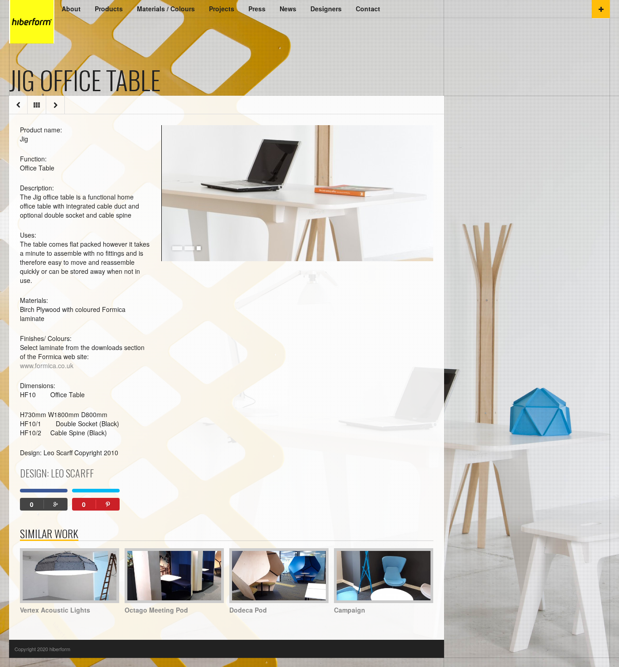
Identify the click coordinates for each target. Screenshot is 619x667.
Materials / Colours (166, 8)
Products (109, 8)
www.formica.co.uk (46, 365)
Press (257, 8)
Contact (368, 8)
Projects (221, 8)
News (288, 8)
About (71, 8)
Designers (326, 8)
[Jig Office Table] (297, 193)
